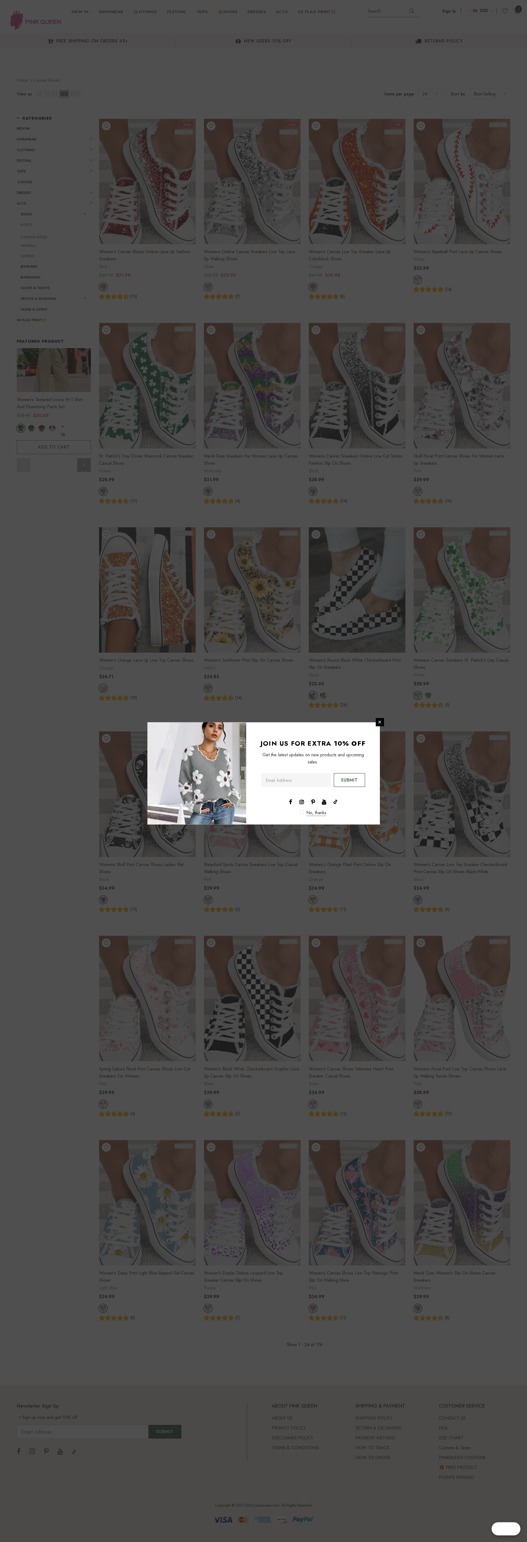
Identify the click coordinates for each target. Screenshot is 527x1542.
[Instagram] (302, 801)
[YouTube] (324, 801)
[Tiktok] (335, 801)
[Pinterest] (313, 801)
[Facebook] (290, 801)
